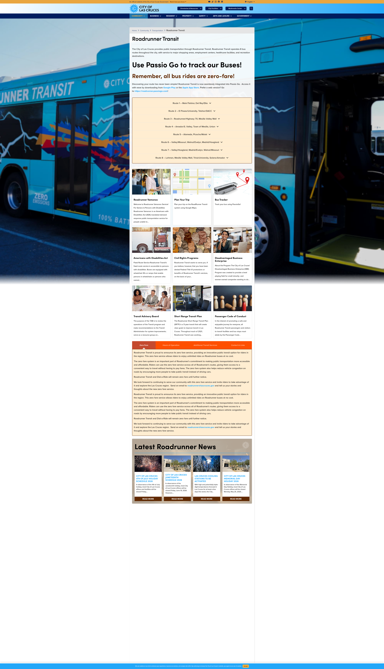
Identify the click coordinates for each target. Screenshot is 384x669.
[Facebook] (219, 2)
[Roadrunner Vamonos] (151, 197)
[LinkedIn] (222, 2)
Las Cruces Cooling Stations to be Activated (206, 478)
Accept (246, 666)
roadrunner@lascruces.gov (201, 385)
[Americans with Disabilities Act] (151, 255)
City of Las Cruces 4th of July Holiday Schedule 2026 (147, 478)
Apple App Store (190, 87)
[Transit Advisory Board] (151, 312)
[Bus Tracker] (232, 197)
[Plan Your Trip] (192, 197)
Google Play (169, 87)
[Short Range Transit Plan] (192, 312)
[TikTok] (212, 2)
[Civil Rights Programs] (192, 255)
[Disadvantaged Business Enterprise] (232, 255)
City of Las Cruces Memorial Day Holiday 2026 (234, 478)
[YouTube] (209, 2)
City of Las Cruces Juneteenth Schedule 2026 (176, 477)
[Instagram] (215, 2)
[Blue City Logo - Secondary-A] (144, 8)
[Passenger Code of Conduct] (232, 312)
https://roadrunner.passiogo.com (151, 91)
